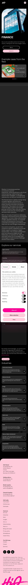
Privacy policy (6, 531)
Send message (6, 359)
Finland (5, 544)
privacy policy (5, 355)
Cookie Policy (6, 535)
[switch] (24, 296)
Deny (14, 319)
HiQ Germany (6, 504)
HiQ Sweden (6, 501)
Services (5, 512)
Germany (5, 546)
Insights (5, 519)
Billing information (7, 528)
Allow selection (14, 315)
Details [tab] (14, 267)
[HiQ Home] (4, 3)
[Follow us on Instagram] (4, 552)
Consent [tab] (5, 267)
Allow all (14, 310)
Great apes (5, 506)
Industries (5, 515)
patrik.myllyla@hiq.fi (8, 488)
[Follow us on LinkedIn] (12, 552)
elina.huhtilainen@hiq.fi (8, 495)
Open (25, 3)
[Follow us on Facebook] (8, 552)
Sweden (5, 542)
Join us (11, 47)
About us (5, 526)
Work (4, 517)
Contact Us (11, 51)
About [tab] (22, 267)
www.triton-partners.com (8, 565)
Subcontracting (6, 524)
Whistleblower (6, 533)
